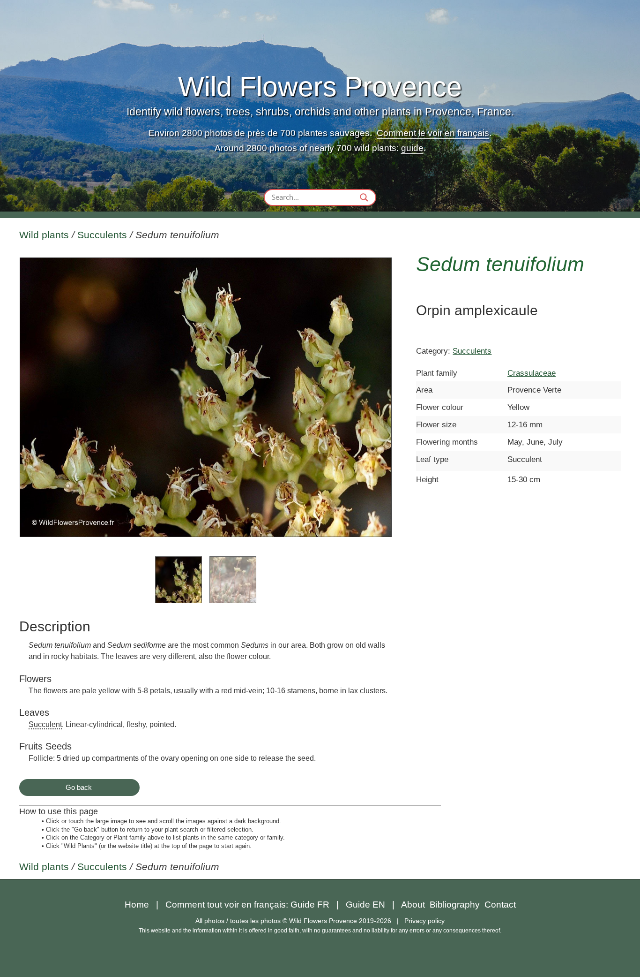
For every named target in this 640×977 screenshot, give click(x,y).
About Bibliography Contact (458, 904)
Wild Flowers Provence (320, 86)
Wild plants (44, 235)
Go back (79, 787)
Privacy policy (424, 920)
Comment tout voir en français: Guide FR (247, 904)
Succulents (102, 235)
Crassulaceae (531, 373)
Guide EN (365, 904)
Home (137, 904)
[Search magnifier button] (364, 197)
